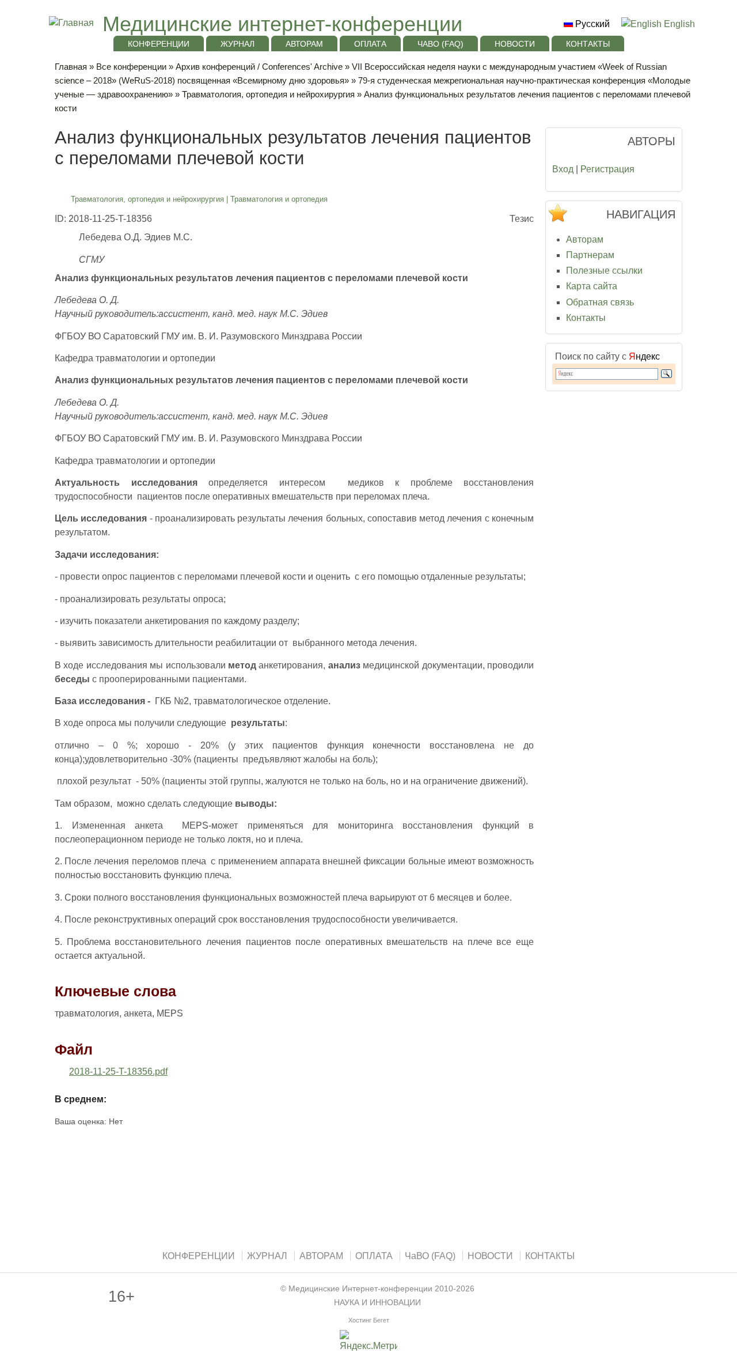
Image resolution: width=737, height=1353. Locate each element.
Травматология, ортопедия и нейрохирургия (268, 94)
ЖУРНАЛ (237, 43)
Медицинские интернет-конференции (282, 24)
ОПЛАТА (370, 43)
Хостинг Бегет (368, 1320)
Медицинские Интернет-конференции (360, 1288)
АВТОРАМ (304, 43)
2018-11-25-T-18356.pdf (118, 1071)
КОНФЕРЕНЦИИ (158, 43)
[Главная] (69, 23)
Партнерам (590, 255)
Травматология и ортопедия (279, 199)
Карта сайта (591, 286)
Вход (562, 169)
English (678, 24)
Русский (591, 24)
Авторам (584, 239)
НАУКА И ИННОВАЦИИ (377, 1302)
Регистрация (607, 169)
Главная (71, 66)
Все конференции (131, 66)
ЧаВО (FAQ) (440, 43)
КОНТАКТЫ (588, 43)
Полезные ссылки (604, 270)
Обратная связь (600, 302)
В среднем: (81, 1099)
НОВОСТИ (515, 43)
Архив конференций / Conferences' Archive (259, 66)
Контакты (586, 318)
